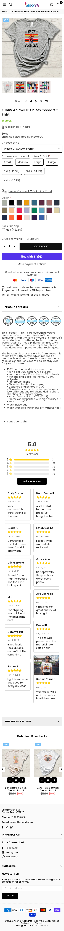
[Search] (10, 4)
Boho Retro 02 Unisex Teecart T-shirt (48, 789)
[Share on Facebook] (26, 101)
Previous (4, 47)
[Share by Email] (46, 101)
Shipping (7, 136)
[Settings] (52, 4)
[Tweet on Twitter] (31, 101)
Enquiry (34, 239)
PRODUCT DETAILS (16, 307)
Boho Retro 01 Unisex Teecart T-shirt (16, 789)
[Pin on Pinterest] (36, 101)
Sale (6, 20)
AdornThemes (39, 925)
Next (59, 47)
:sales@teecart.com (21, 822)
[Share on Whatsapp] (41, 101)
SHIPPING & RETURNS (18, 721)
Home (5, 12)
